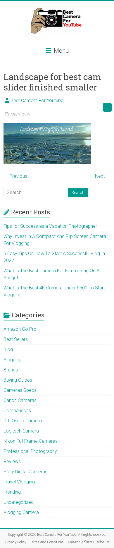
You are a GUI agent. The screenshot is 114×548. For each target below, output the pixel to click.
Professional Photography (30, 451)
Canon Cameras (20, 400)
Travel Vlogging (19, 482)
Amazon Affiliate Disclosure (88, 542)
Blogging (12, 359)
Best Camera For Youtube (37, 100)
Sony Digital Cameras (25, 471)
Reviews (12, 461)
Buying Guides (18, 380)
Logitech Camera (21, 431)
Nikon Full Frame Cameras (31, 441)
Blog (8, 349)
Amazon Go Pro (20, 329)
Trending (12, 492)
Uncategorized (19, 502)
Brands (11, 370)
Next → (102, 176)
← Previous (15, 176)
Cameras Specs (20, 390)
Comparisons (17, 410)
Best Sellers (16, 339)
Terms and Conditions (47, 542)
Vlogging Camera (21, 512)
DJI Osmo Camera (23, 421)
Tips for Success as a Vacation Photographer (50, 226)
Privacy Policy (15, 542)
